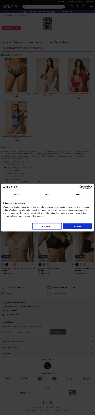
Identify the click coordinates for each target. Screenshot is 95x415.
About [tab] (78, 194)
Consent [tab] (16, 194)
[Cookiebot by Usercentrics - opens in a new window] (81, 187)
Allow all (77, 226)
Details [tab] (48, 194)
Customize (45, 226)
